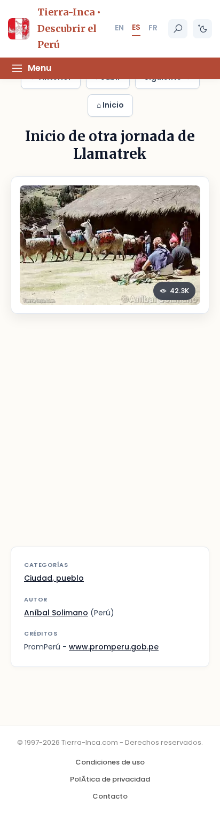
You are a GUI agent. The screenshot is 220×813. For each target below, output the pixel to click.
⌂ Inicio (110, 105)
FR (153, 27)
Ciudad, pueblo (54, 578)
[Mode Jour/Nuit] (202, 28)
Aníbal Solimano (56, 612)
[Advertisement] (110, 437)
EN (119, 27)
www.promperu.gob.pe (114, 646)
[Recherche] (177, 28)
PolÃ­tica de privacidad (110, 779)
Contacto (110, 796)
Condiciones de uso (110, 762)
